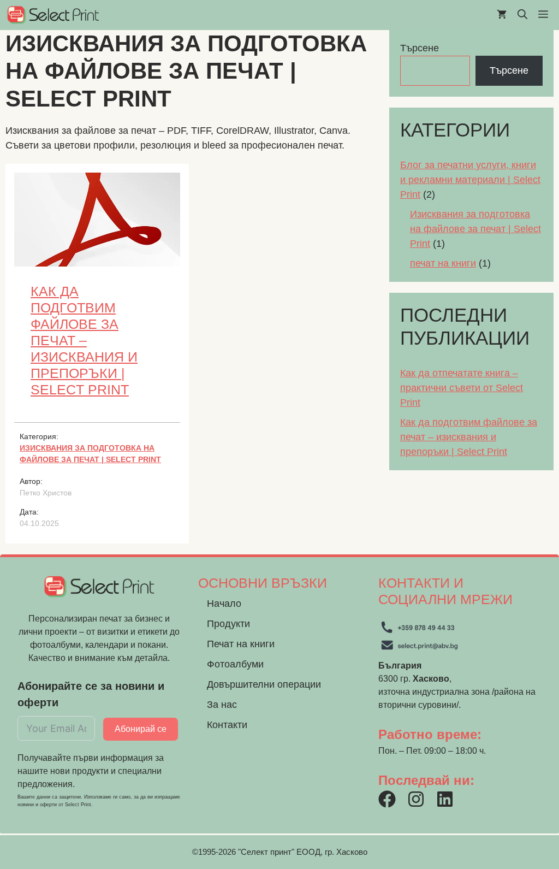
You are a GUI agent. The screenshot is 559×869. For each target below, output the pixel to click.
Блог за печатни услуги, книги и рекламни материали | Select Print (470, 179)
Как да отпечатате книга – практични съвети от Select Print (461, 388)
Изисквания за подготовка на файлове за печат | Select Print (475, 229)
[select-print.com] (52, 15)
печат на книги (443, 263)
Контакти (227, 724)
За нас (222, 704)
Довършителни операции (264, 684)
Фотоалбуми (235, 664)
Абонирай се (140, 729)
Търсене (419, 48)
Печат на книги (241, 644)
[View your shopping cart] (501, 15)
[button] (522, 15)
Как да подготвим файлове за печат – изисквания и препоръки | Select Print (84, 340)
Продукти (228, 623)
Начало (224, 603)
